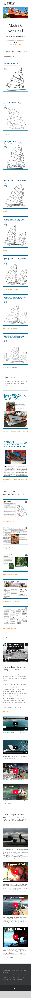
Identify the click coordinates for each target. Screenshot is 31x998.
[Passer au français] (15, 42)
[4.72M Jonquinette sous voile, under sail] (15, 100)
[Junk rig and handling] (15, 500)
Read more (6, 711)
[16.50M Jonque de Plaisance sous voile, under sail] (15, 295)
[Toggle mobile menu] (27, 3)
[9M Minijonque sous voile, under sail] (15, 139)
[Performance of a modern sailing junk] (15, 391)
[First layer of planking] (15, 526)
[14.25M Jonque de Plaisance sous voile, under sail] (15, 256)
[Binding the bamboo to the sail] (15, 580)
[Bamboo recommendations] (15, 553)
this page (11, 386)
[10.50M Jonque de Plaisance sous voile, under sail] (15, 178)
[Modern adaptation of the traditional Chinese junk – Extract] (15, 439)
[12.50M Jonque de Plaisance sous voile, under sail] (15, 217)
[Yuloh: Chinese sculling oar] (15, 606)
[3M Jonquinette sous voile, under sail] (15, 61)
